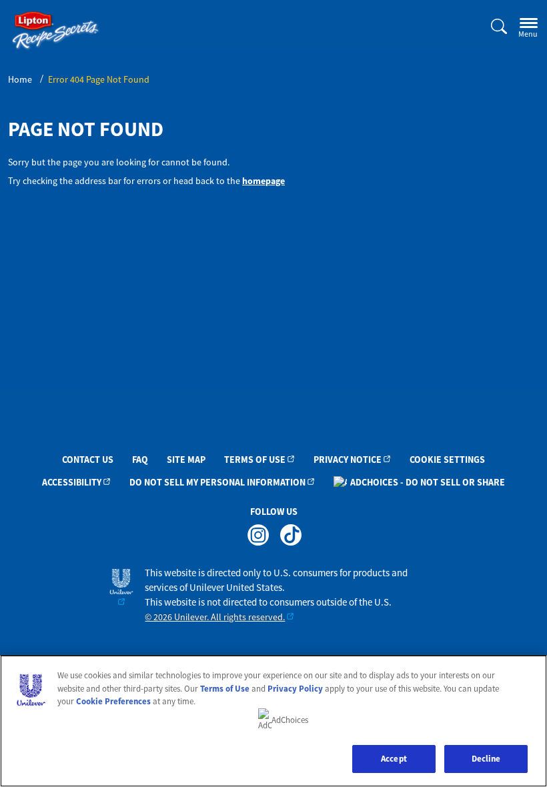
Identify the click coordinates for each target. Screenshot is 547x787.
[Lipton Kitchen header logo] (56, 31)
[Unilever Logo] (121, 587)
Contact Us (87, 460)
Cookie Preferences (113, 701)
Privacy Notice (348, 460)
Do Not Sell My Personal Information (217, 482)
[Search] (491, 27)
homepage (263, 181)
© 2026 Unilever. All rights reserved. (215, 617)
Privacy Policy (295, 688)
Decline (486, 758)
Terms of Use (255, 460)
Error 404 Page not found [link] (98, 79)
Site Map (186, 460)
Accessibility (71, 482)
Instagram (257, 535)
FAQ (140, 460)
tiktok (290, 535)
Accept (394, 758)
